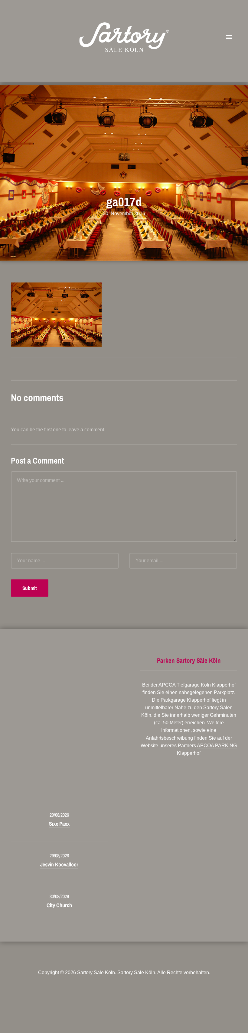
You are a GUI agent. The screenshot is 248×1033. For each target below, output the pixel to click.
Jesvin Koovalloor (59, 864)
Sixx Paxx (59, 823)
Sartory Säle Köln (96, 972)
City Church (59, 905)
